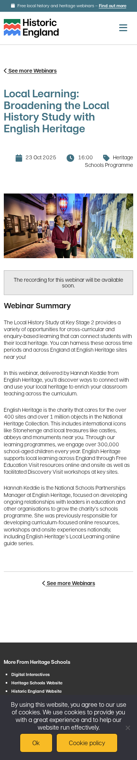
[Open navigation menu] (123, 28)
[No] (127, 727)
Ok (36, 743)
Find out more (112, 5)
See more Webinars (32, 70)
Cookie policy (87, 743)
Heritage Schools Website (36, 683)
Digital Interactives (30, 674)
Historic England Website (36, 691)
